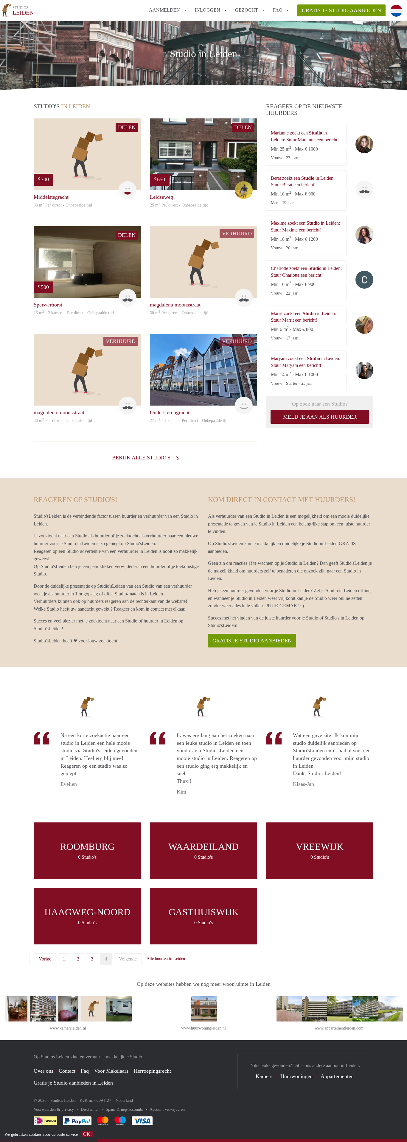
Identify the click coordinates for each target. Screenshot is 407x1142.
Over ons (43, 1071)
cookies (35, 1134)
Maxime (364, 235)
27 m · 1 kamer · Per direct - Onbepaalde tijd (189, 420)
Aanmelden (164, 9)
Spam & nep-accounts (125, 1109)
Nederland (124, 1100)
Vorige (45, 958)
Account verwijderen (167, 1109)
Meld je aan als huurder (320, 417)
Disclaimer (90, 1109)
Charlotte (364, 280)
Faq (85, 1071)
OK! (87, 1134)
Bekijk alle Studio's (142, 458)
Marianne (364, 144)
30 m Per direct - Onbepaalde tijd (179, 313)
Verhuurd (237, 234)
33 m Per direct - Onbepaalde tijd (63, 205)
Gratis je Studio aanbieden (341, 10)
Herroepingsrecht (152, 1071)
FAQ (277, 9)
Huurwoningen (296, 1076)
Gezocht (246, 9)
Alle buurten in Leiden (166, 958)
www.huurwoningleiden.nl (203, 1028)
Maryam (364, 370)
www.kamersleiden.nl (68, 1028)
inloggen (207, 9)
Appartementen (337, 1076)
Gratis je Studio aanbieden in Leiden (73, 1083)
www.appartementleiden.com (339, 1028)
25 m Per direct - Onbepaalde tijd (179, 205)
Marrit (364, 325)
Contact (67, 1071)
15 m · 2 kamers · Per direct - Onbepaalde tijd (74, 313)
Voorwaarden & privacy (54, 1109)
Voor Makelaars (111, 1071)
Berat (364, 189)
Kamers (264, 1076)
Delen (127, 127)
